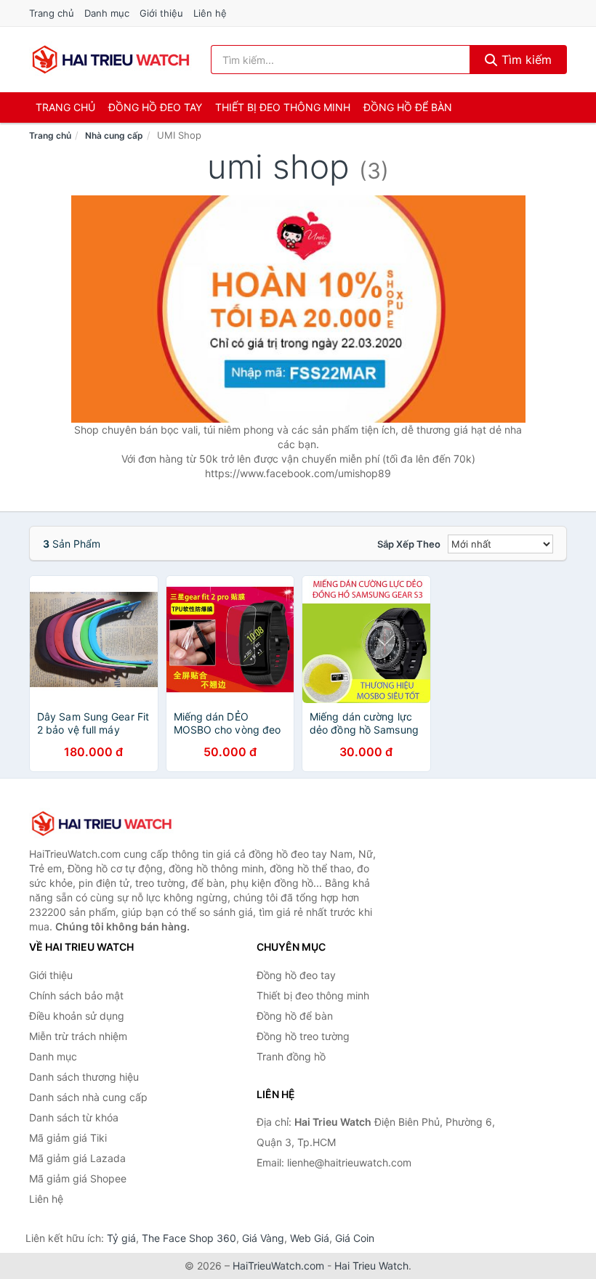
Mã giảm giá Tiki (68, 1138)
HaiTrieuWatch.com (278, 1265)
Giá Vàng (263, 1238)
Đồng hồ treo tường (303, 1036)
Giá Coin (354, 1238)
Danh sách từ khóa (73, 1117)
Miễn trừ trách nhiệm (78, 1036)
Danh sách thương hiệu (84, 1077)
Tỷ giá (121, 1238)
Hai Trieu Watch (371, 1265)
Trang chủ (51, 13)
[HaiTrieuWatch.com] (111, 59)
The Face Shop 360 (189, 1238)
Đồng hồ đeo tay (155, 107)
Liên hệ (210, 13)
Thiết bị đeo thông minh (282, 107)
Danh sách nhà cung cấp (88, 1097)
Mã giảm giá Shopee (77, 1178)
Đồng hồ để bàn (407, 107)
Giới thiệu (161, 13)
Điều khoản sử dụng (76, 1016)
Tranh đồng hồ (291, 1056)
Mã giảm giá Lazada (77, 1158)
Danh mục (106, 13)
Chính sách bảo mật (76, 995)
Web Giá (309, 1238)
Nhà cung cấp (114, 135)
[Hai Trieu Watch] (101, 824)
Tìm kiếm (525, 59)
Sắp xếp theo (408, 544)
